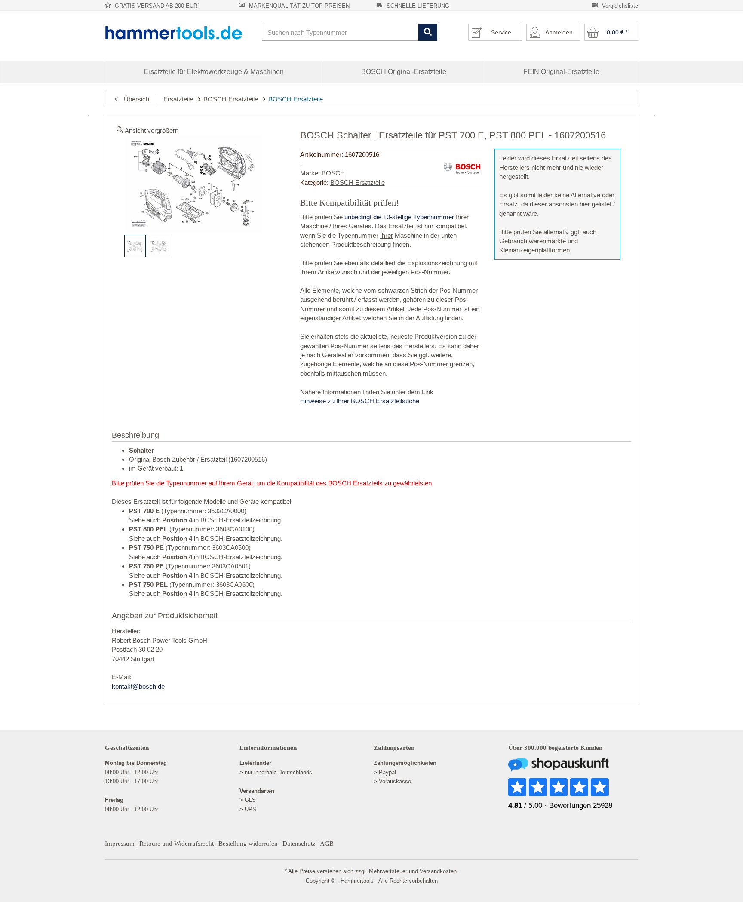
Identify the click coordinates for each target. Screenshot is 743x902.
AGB (327, 843)
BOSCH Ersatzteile (230, 99)
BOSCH (333, 173)
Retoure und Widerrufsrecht (176, 843)
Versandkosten (438, 871)
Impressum (120, 843)
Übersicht (135, 99)
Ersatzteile (178, 99)
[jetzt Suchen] (428, 32)
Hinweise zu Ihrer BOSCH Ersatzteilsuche (359, 401)
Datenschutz (299, 843)
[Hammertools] (180, 32)
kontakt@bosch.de (138, 686)
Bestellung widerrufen (248, 843)
